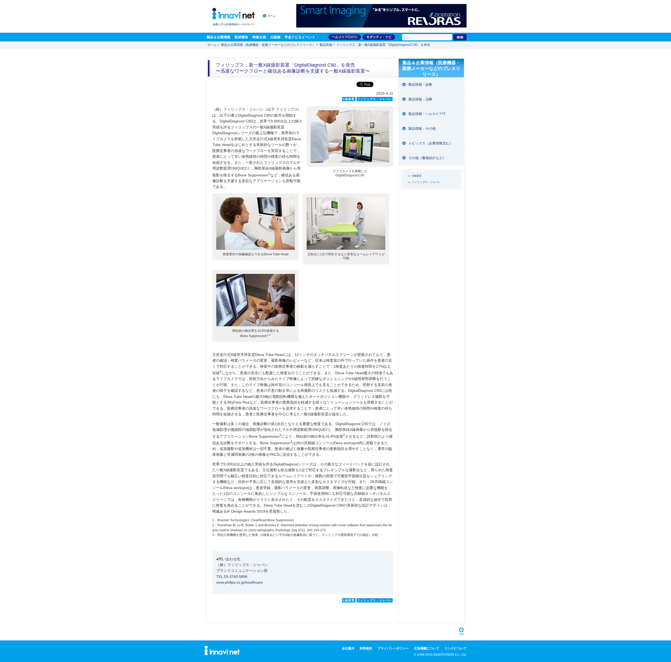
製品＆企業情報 (218, 37)
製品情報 (326, 45)
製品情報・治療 (420, 99)
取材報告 (241, 37)
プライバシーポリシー (393, 648)
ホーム (271, 15)
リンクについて (456, 648)
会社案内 (348, 648)
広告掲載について (426, 648)
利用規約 (366, 648)
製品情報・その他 (422, 129)
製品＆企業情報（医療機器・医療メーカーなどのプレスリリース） (268, 45)
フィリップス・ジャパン (426, 182)
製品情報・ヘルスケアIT (427, 114)
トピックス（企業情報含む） (430, 143)
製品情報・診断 (420, 84)
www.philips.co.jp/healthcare (239, 582)
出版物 (275, 37)
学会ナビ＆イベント (300, 37)
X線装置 (416, 175)
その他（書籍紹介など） (427, 158)
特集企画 (259, 37)
